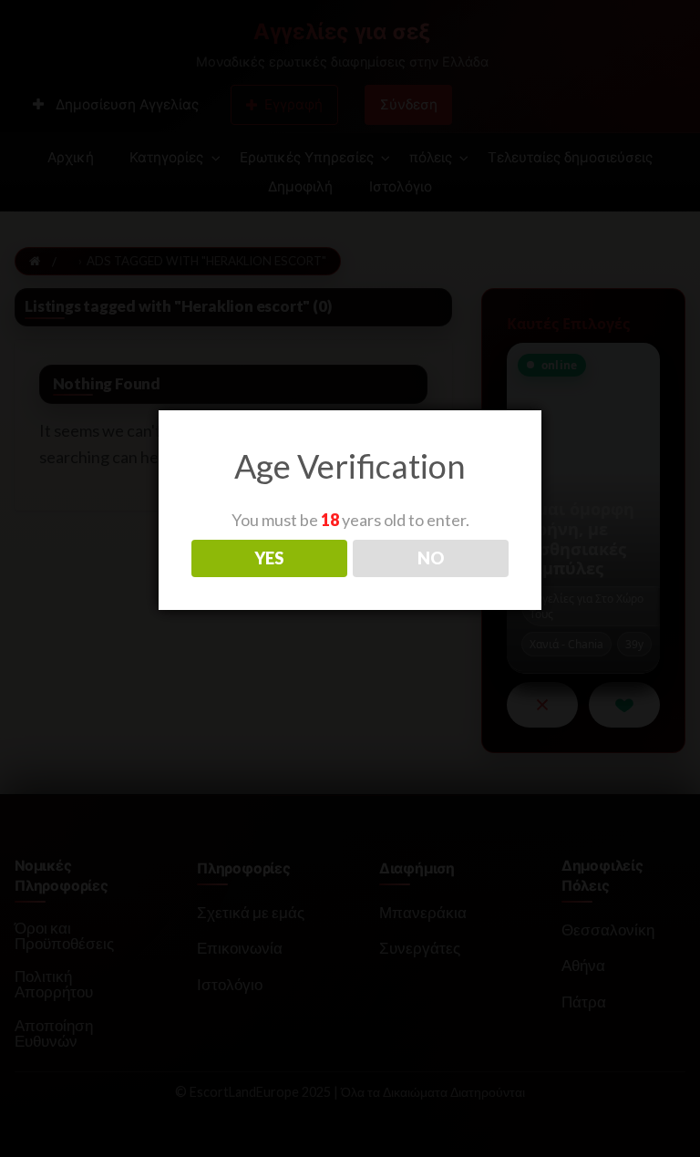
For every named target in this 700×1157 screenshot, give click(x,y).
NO (430, 558)
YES (268, 558)
